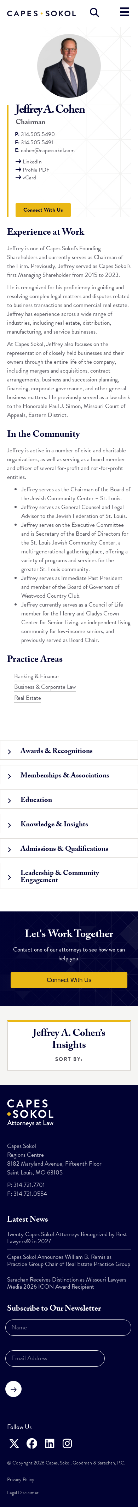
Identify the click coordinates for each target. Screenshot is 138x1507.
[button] (69, 750)
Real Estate (27, 697)
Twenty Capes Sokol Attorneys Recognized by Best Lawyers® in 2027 (67, 1238)
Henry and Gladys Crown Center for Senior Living (70, 618)
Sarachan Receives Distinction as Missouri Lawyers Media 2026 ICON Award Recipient (66, 1283)
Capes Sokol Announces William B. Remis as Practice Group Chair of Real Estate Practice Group (68, 1260)
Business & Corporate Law (45, 686)
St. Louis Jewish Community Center (72, 542)
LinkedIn (32, 161)
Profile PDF (36, 170)
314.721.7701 (29, 1185)
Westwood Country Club (50, 595)
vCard (29, 177)
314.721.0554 (30, 1193)
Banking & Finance (36, 676)
